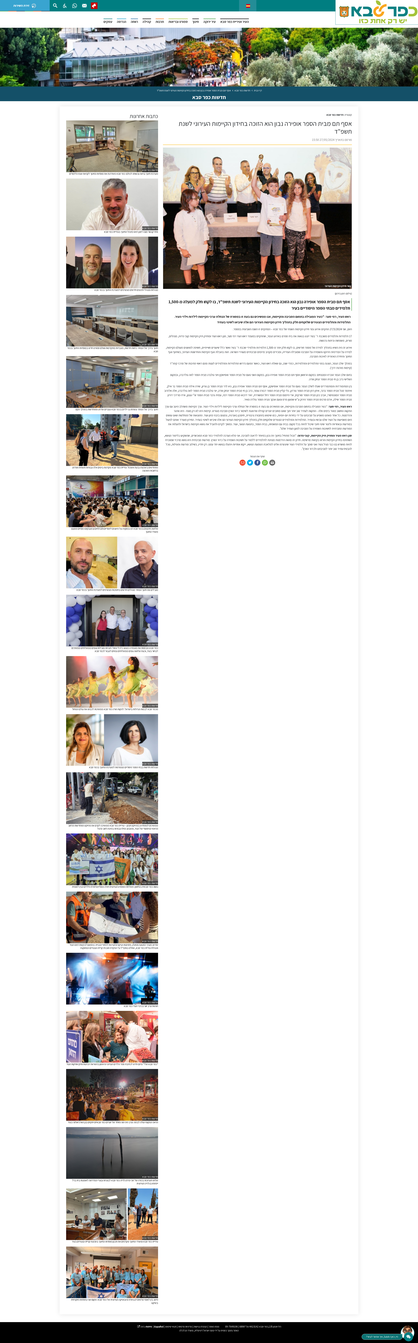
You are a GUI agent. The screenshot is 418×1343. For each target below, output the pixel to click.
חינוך (195, 21)
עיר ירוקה (209, 21)
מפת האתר (214, 1326)
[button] (65, 5)
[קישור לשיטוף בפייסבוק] (257, 462)
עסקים (108, 21)
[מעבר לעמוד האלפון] (84, 5)
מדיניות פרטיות (185, 1326)
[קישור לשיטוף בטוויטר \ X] (250, 462)
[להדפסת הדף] (272, 462)
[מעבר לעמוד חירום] (94, 5)
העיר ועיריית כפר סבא (234, 21)
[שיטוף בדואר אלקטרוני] (242, 462)
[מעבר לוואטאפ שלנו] (74, 5)
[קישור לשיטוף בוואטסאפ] (264, 462)
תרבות (160, 21)
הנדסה (121, 21)
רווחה (134, 21)
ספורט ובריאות (178, 21)
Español (158, 1326)
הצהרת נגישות (200, 1326)
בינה (141, 1326)
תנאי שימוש (170, 1326)
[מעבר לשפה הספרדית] (248, 5)
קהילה (147, 21)
